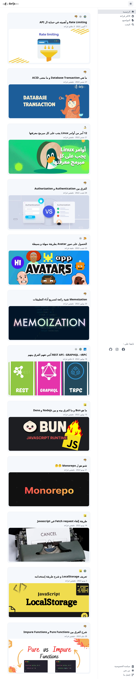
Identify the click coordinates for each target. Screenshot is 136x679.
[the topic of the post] (85, 16)
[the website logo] (11, 3)
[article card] (49, 38)
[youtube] (110, 349)
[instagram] (117, 349)
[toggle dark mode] (130, 3)
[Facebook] (123, 349)
